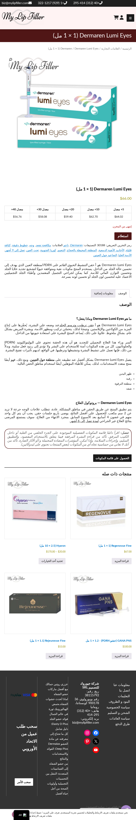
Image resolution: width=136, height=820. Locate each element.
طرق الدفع (122, 724)
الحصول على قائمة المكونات (112, 458)
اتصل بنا (124, 690)
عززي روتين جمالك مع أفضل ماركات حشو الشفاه (57, 689)
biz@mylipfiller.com (15, 3)
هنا (29, 816)
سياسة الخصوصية (118, 707)
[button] (10, 59)
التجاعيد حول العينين (105, 255)
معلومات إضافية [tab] (103, 293)
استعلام (123, 236)
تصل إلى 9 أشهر (15, 250)
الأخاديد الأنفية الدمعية (111, 250)
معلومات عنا (122, 685)
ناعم (66, 245)
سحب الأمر (24, 782)
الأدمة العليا (125, 255)
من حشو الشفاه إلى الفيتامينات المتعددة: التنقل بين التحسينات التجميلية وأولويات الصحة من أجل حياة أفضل (57, 778)
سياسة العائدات (119, 718)
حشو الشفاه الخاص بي (119, 807)
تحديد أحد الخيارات (52, 561)
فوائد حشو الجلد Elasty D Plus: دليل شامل (59, 724)
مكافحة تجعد (43, 245)
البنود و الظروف (119, 701)
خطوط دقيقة (20, 245)
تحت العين (32, 250)
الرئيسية (127, 48)
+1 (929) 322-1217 (51, 3)
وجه (31, 245)
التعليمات (124, 696)
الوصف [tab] (122, 293)
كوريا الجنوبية (48, 250)
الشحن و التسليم (119, 713)
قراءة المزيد (122, 561)
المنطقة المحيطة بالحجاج (82, 250)
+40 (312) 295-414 (86, 3)
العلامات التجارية (110, 48)
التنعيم (61, 250)
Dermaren (66, 48)
